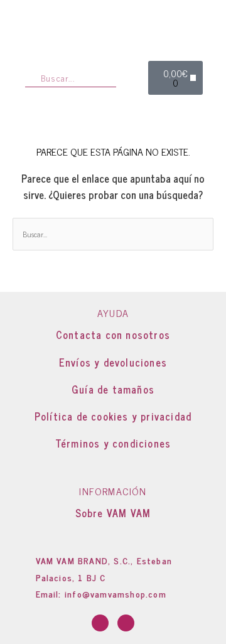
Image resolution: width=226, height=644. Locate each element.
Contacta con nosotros (113, 334)
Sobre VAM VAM (113, 513)
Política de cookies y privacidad (113, 416)
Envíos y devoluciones (113, 362)
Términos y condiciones (113, 443)
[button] (193, 78)
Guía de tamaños (113, 389)
